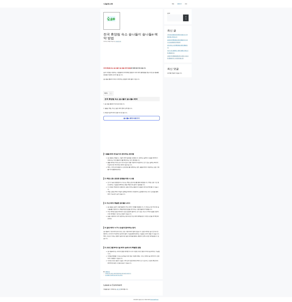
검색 (168, 13)
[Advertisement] (131, 55)
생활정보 (179, 3)
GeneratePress (154, 299)
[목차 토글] (110, 93)
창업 (173, 3)
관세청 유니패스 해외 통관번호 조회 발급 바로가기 (118, 273)
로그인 (119, 289)
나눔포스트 (108, 4)
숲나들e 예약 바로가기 (131, 118)
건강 (186, 3)
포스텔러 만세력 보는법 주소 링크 (113, 275)
